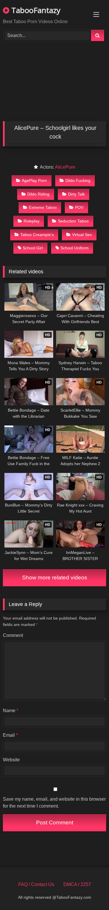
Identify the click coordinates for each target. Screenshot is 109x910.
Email (10, 735)
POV (79, 207)
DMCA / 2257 (77, 884)
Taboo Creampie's (37, 234)
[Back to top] (91, 892)
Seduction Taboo (73, 221)
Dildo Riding (38, 194)
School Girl (33, 248)
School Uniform (74, 248)
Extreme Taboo (43, 207)
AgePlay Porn (34, 180)
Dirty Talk (76, 194)
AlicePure (65, 167)
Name (10, 710)
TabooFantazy (34, 10)
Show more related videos (54, 577)
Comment (13, 635)
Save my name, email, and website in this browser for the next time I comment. (54, 802)
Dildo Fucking (77, 180)
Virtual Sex (82, 234)
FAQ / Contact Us (36, 884)
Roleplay (32, 221)
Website (11, 759)
